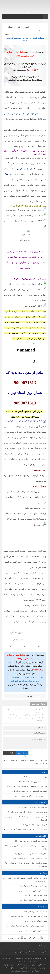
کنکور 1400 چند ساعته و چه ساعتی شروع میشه (30, 854)
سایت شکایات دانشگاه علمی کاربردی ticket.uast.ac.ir (29, 916)
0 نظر (27, 27)
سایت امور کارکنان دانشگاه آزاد (36, 895)
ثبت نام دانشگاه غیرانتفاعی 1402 (35, 912)
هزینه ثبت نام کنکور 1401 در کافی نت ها (33, 807)
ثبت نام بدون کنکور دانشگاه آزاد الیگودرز (33, 931)
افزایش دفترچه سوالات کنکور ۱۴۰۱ (34, 825)
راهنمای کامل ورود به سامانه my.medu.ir (33, 782)
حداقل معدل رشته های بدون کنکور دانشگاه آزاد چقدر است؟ (26, 926)
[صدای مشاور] (36, 7)
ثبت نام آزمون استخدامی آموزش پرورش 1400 (31, 841)
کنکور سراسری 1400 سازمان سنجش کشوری (30, 952)
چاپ (19, 27)
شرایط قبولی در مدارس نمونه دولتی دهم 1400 (25, 39)
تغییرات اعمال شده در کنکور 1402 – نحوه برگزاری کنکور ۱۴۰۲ (25, 829)
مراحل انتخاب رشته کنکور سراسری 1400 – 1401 (30, 858)
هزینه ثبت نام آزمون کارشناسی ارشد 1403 (32, 886)
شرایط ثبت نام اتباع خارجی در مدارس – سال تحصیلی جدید (27, 786)
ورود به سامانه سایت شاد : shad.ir (35, 777)
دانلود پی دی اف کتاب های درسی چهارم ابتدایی (31, 796)
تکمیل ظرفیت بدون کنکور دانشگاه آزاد (33, 900)
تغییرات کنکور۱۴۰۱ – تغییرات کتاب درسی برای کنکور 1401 (26, 812)
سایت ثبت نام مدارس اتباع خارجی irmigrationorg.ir (29, 791)
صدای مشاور (25, 958)
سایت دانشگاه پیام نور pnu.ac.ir (36, 921)
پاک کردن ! (9, 753)
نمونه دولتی (41, 31)
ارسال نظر (22, 753)
